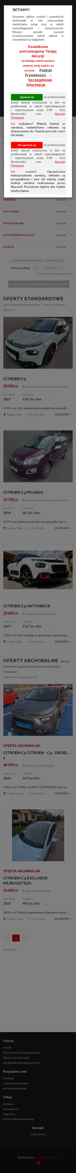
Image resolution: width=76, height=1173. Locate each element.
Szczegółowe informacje (39, 82)
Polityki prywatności (38, 72)
